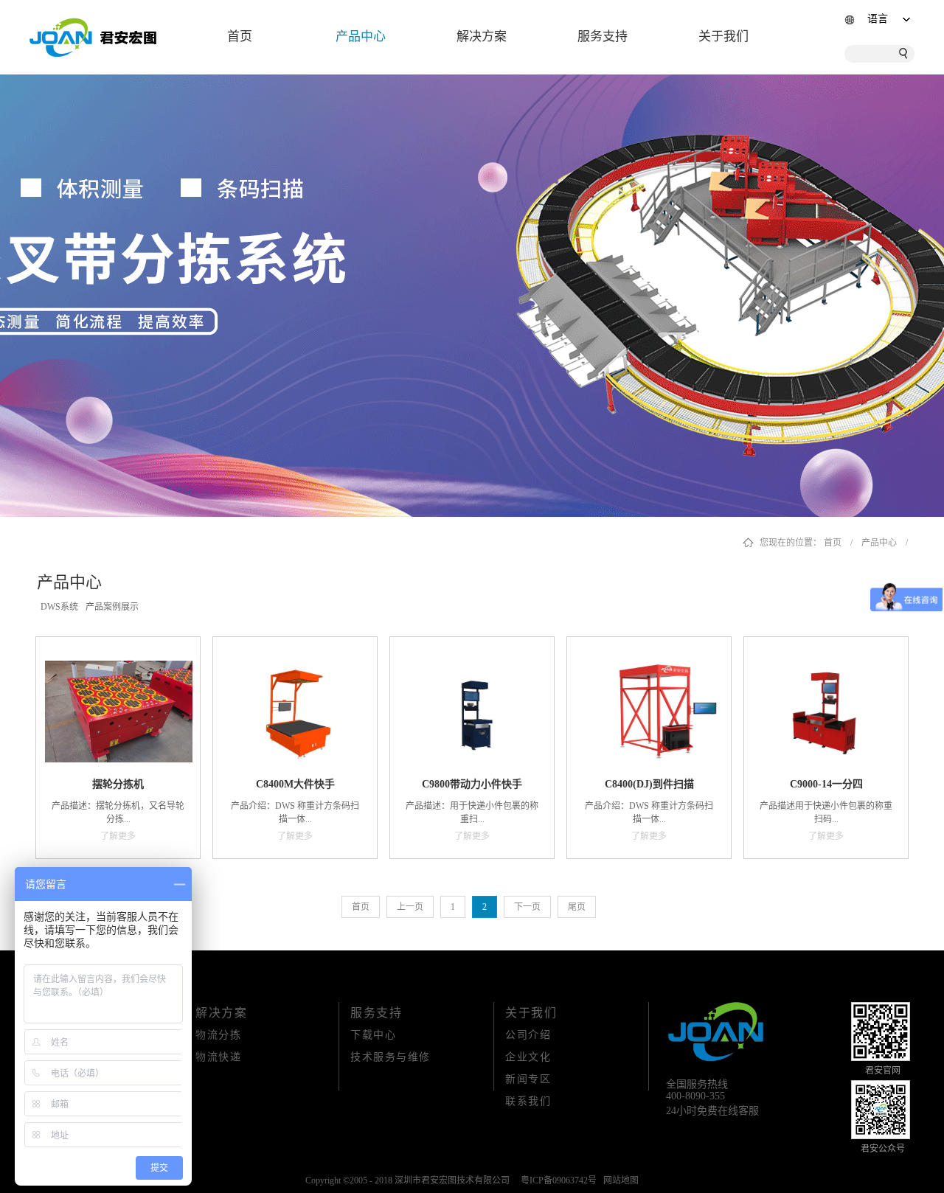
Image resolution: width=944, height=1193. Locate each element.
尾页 (577, 907)
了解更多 (118, 836)
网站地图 (619, 1180)
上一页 (410, 907)
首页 (239, 36)
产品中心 (879, 543)
